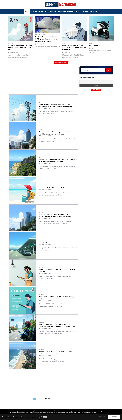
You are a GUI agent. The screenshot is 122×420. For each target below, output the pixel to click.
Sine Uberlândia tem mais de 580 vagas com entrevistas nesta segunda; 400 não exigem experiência (55, 215)
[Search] (108, 70)
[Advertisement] (43, 78)
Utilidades (41, 240)
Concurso (10, 43)
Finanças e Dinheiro (66, 11)
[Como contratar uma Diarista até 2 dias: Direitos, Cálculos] (22, 273)
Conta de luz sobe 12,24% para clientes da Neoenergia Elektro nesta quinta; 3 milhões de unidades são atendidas (55, 105)
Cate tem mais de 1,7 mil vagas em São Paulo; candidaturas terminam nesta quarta (55, 133)
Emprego (52, 11)
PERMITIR (114, 417)
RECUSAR (102, 417)
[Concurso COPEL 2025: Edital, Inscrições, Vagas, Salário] (22, 300)
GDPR (45, 417)
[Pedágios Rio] (22, 245)
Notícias (93, 11)
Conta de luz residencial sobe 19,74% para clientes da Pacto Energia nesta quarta (46, 39)
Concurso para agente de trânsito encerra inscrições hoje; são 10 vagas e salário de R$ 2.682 (57, 325)
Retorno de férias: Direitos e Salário (52, 188)
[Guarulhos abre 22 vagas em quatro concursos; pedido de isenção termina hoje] (22, 355)
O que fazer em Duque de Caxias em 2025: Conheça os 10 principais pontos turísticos (58, 160)
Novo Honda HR (94, 45)
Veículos (91, 43)
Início (27, 11)
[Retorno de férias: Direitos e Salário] (22, 190)
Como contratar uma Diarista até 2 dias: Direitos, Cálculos (57, 270)
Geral (78, 11)
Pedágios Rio (43, 243)
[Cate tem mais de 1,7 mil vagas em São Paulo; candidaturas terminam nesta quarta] (22, 135)
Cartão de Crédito (39, 11)
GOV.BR (85, 11)
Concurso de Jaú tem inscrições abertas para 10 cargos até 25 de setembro (20, 47)
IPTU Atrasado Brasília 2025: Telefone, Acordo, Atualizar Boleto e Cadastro (74, 47)
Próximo (48, 398)
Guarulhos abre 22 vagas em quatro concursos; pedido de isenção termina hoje (56, 353)
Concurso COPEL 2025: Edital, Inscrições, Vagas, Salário (56, 298)
